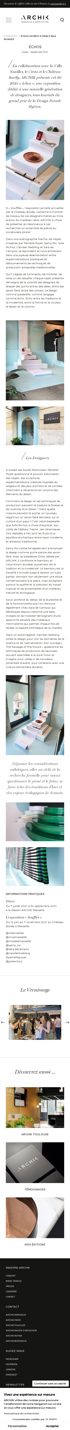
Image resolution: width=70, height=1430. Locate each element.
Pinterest (11, 1374)
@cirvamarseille (16, 937)
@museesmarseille (18, 941)
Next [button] (67, 1022)
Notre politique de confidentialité (21, 1413)
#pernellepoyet (16, 957)
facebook (11, 1364)
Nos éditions (35, 1244)
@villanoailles (15, 933)
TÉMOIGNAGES (35, 1189)
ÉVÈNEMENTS (11, 36)
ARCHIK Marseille (16, 1314)
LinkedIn (10, 1369)
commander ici (58, 4)
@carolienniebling (18, 953)
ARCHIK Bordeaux (16, 1341)
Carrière (11, 1291)
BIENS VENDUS (14, 1281)
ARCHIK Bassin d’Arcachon (21, 1330)
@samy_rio (13, 945)
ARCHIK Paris (13, 1320)
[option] (35, 1022)
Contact (10, 1296)
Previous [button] (3, 1022)
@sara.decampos (17, 949)
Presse (10, 1286)
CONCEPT (10, 1275)
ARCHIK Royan (14, 1335)
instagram (12, 1359)
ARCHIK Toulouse (35, 1134)
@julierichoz (14, 961)
